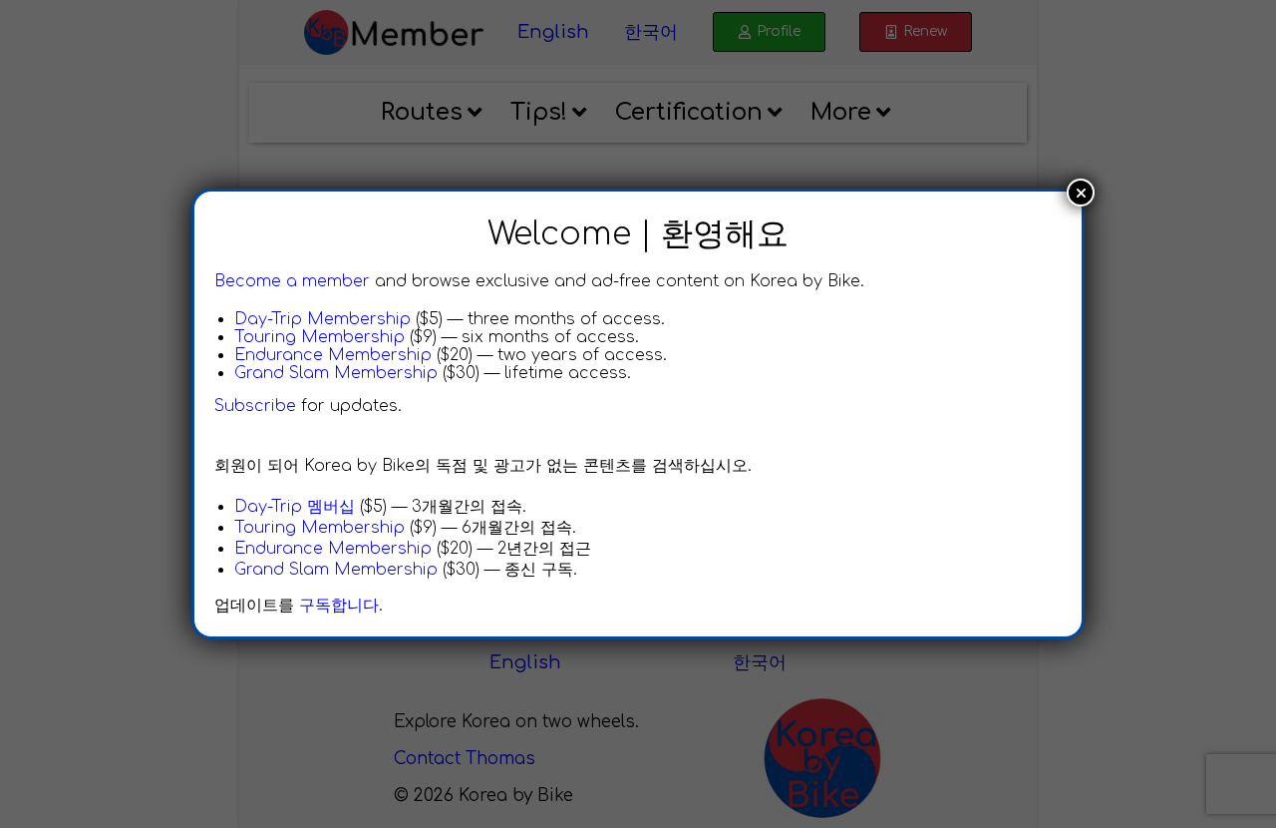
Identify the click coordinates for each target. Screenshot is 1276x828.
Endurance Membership (333, 355)
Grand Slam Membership (336, 373)
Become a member (292, 281)
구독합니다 (339, 606)
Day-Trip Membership (322, 319)
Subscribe (255, 406)
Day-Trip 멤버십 (294, 507)
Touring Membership (319, 337)
